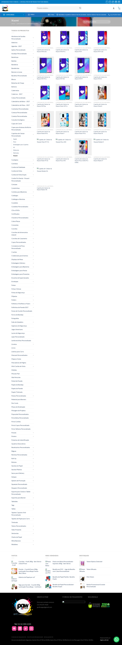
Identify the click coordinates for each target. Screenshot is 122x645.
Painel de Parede (16, 381)
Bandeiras (14, 64)
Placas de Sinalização (18, 407)
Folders (13, 300)
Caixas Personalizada (18, 98)
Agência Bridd (104, 640)
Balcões (13, 61)
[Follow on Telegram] (119, 1)
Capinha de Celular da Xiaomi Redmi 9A (43, 189)
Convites (14, 229)
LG (14, 147)
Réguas (13, 451)
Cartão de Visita (16, 171)
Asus (14, 142)
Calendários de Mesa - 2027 (20, 105)
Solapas (13, 477)
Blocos (13, 79)
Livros (13, 348)
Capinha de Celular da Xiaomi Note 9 (62, 132)
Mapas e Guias (16, 359)
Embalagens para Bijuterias (20, 267)
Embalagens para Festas (19, 270)
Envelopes (14, 281)
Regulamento (48, 637)
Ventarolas (15, 533)
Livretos (14, 344)
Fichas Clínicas (16, 289)
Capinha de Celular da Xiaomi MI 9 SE (62, 78)
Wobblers (14, 544)
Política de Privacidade (35, 637)
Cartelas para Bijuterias (19, 192)
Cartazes (14, 184)
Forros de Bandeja (17, 315)
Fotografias (15, 318)
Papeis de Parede (17, 388)
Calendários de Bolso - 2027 (20, 101)
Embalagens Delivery (18, 263)
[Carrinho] (119, 8)
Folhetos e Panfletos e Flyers (20, 303)
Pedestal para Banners (18, 399)
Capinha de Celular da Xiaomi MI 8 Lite (43, 50)
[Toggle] (33, 37)
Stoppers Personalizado (19, 488)
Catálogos (14, 195)
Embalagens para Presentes (20, 274)
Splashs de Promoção (18, 480)
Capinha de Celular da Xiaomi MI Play (43, 105)
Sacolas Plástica (16, 469)
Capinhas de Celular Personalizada (28, 23)
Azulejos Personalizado (19, 53)
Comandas (14, 225)
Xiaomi (15, 155)
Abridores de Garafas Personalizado (18, 37)
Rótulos (14, 462)
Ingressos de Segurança (19, 326)
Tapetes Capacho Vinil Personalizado (18, 514)
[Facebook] (14, 628)
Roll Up (13, 458)
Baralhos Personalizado (19, 76)
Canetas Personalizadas (19, 116)
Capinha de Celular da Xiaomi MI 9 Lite (100, 50)
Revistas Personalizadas (19, 455)
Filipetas (14, 296)
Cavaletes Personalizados (19, 206)
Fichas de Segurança (18, 292)
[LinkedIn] (20, 628)
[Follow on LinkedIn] (116, 1)
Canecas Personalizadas (19, 112)
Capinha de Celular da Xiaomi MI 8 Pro (62, 50)
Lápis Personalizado (17, 337)
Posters (13, 436)
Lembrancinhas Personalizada (21, 340)
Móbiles (14, 370)
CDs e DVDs (15, 210)
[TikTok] (25, 628)
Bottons (14, 87)
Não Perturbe (15, 377)
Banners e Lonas (16, 72)
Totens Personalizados (18, 526)
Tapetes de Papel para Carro (20, 518)
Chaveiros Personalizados (19, 218)
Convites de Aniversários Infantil (19, 233)
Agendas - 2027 (16, 46)
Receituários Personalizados (20, 447)
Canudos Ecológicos (18, 120)
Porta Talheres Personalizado (20, 429)
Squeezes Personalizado (19, 484)
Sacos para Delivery (17, 473)
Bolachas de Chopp (17, 83)
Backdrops (14, 57)
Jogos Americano (17, 329)
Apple (15, 139)
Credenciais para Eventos (19, 256)
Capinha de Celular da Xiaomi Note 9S (100, 132)
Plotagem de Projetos (18, 410)
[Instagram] (31, 628)
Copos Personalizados (18, 242)
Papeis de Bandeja (17, 385)
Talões (13, 509)
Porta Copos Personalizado (20, 425)
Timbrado (14, 522)
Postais (13, 433)
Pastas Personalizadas (18, 396)
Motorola (16, 150)
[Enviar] (80, 8)
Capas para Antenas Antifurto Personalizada (21, 128)
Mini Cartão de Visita (18, 366)
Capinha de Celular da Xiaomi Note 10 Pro (62, 105)
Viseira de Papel (16, 537)
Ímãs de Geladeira (17, 322)
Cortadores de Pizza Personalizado (18, 247)
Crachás (14, 252)
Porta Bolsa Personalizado (20, 418)
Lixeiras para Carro (17, 351)
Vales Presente (16, 530)
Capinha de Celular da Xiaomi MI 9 (81, 50)
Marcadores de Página (18, 363)
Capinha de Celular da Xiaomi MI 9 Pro (43, 78)
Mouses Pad (15, 374)
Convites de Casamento (19, 238)
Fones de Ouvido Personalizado (21, 311)
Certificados (15, 214)
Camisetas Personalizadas (19, 109)
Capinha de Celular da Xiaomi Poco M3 (62, 159)
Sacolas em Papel (17, 466)
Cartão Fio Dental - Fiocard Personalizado (20, 179)
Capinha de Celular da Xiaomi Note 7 (81, 105)
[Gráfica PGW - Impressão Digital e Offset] (17, 8)
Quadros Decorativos (18, 444)
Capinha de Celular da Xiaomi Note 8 (100, 105)
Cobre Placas (15, 221)
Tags (12, 505)
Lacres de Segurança (18, 333)
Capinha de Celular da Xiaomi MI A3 (100, 78)
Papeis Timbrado (16, 392)
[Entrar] (114, 8)
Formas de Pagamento (18, 637)
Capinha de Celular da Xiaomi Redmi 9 (100, 159)
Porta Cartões (16, 421)
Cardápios (14, 160)
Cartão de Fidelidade (18, 167)
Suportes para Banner (18, 498)
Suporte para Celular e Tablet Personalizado (20, 493)
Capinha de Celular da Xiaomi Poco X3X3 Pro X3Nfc (81, 160)
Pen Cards (14, 403)
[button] (116, 639)
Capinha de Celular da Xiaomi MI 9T (81, 78)
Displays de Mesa (17, 259)
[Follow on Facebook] (107, 1)
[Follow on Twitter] (113, 1)
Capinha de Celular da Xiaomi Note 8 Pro (43, 132)
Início (13, 23)
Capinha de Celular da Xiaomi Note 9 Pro (81, 132)
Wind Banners (16, 541)
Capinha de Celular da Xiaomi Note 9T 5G (43, 159)
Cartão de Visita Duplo (18, 175)
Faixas (13, 285)
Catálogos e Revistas (18, 199)
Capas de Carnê (16, 123)
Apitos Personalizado (18, 50)
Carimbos (14, 163)
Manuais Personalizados (19, 355)
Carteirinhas (15, 188)
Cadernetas (15, 90)
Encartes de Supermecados (20, 278)
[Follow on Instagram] (110, 1)
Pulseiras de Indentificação (20, 440)
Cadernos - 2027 (16, 94)
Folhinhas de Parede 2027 (19, 307)
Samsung (15, 153)
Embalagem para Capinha (20, 144)
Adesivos (14, 42)
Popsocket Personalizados (20, 414)
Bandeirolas (15, 68)
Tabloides (14, 501)
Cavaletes (14, 203)
